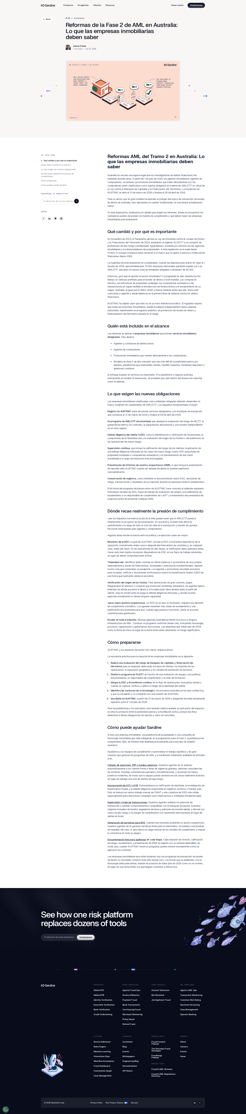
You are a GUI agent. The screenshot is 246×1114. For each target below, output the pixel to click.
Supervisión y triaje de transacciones (127, 802)
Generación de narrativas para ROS (126, 822)
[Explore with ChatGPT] (61, 218)
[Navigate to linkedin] (195, 1103)
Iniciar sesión (177, 5)
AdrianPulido (79, 46)
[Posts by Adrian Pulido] (68, 47)
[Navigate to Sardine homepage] (52, 985)
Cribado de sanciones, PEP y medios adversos (132, 765)
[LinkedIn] (49, 218)
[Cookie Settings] (5, 1109)
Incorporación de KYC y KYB (122, 785)
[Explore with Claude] (55, 218)
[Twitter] (43, 218)
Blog (68, 18)
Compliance (79, 18)
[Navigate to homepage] (48, 5)
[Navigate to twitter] (200, 1103)
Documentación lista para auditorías (126, 839)
